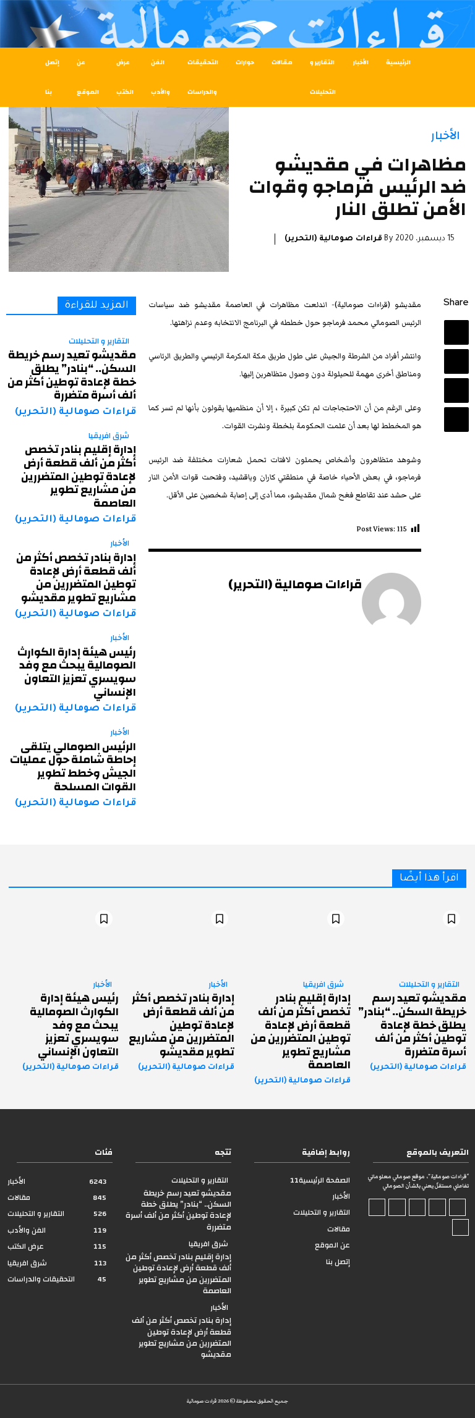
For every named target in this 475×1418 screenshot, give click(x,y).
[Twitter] (456, 361)
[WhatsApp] (456, 419)
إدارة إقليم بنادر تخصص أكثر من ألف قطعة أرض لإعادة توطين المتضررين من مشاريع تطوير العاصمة (78, 476)
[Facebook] (456, 332)
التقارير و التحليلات (99, 341)
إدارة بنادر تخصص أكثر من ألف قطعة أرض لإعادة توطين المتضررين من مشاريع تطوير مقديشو (76, 577)
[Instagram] (437, 1207)
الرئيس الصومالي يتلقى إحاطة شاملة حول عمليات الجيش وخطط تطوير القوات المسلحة (73, 766)
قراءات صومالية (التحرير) (333, 239)
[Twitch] (397, 1207)
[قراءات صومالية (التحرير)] (391, 602)
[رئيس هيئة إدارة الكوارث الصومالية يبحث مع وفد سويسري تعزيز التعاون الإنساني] (64, 937)
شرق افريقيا (108, 436)
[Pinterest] (456, 390)
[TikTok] (417, 1207)
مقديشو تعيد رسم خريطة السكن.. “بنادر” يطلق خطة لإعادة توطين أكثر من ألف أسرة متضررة (71, 375)
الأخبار (445, 135)
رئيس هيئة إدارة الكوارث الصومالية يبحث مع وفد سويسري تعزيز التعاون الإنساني (76, 672)
